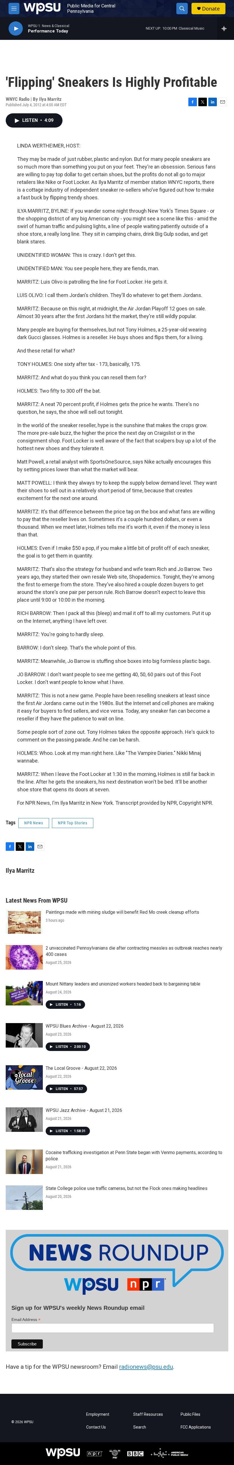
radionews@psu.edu (146, 1366)
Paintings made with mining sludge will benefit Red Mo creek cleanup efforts (122, 912)
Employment (97, 1414)
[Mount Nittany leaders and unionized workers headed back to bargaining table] (24, 993)
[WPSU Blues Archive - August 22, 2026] (24, 1035)
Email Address (26, 1319)
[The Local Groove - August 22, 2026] (24, 1077)
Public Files (190, 1414)
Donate (211, 9)
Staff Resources (148, 1414)
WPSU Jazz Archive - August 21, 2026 (84, 1110)
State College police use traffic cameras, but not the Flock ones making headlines (126, 1188)
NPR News (33, 823)
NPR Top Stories (72, 823)
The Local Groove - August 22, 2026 (81, 1068)
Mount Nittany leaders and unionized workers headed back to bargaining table (123, 984)
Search (139, 1427)
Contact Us (96, 1427)
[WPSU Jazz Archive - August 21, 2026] (24, 1119)
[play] (15, 28)
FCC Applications (196, 1427)
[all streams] (225, 28)
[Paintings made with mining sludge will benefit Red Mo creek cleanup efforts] (24, 921)
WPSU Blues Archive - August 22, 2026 (85, 1026)
